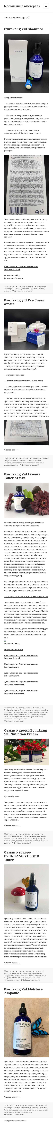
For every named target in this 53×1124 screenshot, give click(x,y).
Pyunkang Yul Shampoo (23, 29)
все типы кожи (18, 712)
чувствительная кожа (11, 719)
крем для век (17, 463)
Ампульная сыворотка (12, 1110)
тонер (41, 717)
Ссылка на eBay (12, 275)
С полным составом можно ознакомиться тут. (26, 596)
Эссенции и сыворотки (26, 1105)
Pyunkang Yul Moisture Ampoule (23, 991)
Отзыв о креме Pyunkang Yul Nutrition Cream (25, 732)
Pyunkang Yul (41, 286)
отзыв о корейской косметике (33, 463)
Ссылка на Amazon (13, 278)
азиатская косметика (26, 461)
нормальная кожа (17, 839)
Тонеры (28, 708)
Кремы (27, 834)
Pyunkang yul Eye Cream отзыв (24, 302)
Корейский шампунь (37, 289)
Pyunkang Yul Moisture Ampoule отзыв (18, 1108)
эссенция (23, 719)
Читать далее (12, 450)
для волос (25, 289)
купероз (7, 839)
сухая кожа (35, 717)
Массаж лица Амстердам (22, 6)
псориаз (32, 978)
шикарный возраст (11, 465)
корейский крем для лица (36, 836)
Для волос (22, 286)
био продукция (25, 973)
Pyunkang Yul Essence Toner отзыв (22, 476)
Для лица (21, 708)
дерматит (23, 836)
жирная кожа (28, 712)
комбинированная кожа (30, 1110)
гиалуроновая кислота (12, 976)
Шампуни (29, 286)
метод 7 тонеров (31, 714)
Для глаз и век (23, 458)
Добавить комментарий (23, 291)
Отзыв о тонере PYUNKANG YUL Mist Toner (21, 856)
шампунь (7, 291)
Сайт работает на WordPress (15, 1121)
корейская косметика (16, 714)
